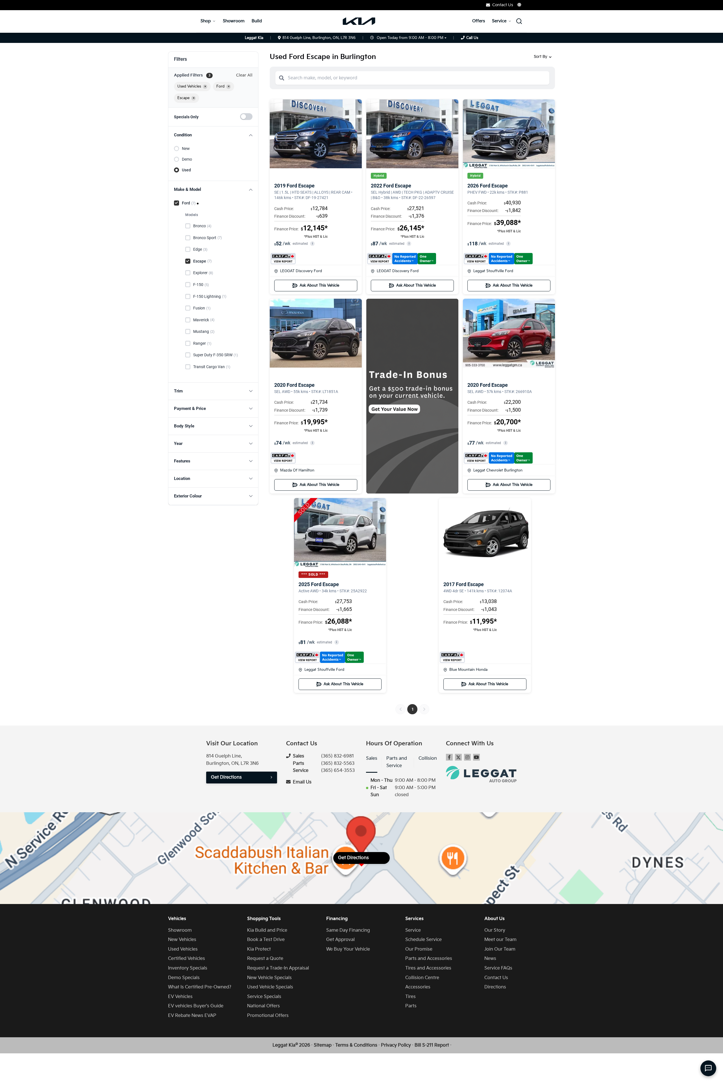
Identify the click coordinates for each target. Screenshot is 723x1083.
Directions (495, 987)
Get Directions (226, 777)
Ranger (202, 343)
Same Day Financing (348, 930)
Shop (206, 21)
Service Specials (264, 996)
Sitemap (323, 1045)
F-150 (201, 284)
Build (257, 21)
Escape (202, 261)
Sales (371, 758)
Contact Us (496, 978)
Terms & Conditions (356, 1045)
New (186, 148)
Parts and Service (396, 762)
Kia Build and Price (267, 930)
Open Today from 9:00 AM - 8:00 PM (410, 38)
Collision (428, 758)
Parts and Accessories (428, 958)
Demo (187, 159)
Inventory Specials (187, 968)
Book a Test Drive (266, 939)
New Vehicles (182, 939)
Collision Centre (422, 978)
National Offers (263, 1006)
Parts (411, 1006)
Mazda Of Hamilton (297, 470)
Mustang (204, 331)
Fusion (202, 308)
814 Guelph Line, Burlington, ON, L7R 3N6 (319, 38)
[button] (213, 135)
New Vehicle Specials (269, 978)
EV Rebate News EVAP (192, 1015)
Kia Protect (259, 949)
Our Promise (418, 949)
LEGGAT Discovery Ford (301, 271)
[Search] (281, 78)
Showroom (234, 21)
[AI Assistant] (708, 1068)
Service (499, 21)
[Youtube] (476, 757)
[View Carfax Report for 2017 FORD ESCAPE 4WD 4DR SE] (452, 657)
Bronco (202, 226)
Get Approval (340, 939)
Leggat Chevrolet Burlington (497, 470)
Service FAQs (498, 968)
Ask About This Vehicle (319, 285)
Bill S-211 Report (432, 1045)
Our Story (494, 930)
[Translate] (519, 5)
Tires (410, 996)
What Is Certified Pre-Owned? (199, 987)
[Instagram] (467, 757)
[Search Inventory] (519, 21)
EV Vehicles (180, 996)
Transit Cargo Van (211, 366)
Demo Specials (184, 978)
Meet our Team (500, 939)
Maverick (204, 320)
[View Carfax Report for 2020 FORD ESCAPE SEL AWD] (283, 458)
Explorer (203, 272)
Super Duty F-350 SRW (215, 355)
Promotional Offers (268, 1015)
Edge (200, 249)
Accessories (417, 987)
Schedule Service (423, 939)
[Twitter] (458, 757)
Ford (189, 203)
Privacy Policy (396, 1045)
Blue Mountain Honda (468, 669)
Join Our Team (499, 949)
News (490, 958)
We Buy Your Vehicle (348, 949)
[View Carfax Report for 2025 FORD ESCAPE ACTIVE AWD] (329, 657)
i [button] (312, 243)
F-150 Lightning (210, 296)
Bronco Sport (207, 237)
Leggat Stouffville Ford (493, 271)
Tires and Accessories (428, 968)
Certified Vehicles (186, 958)
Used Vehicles (183, 949)
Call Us (472, 38)
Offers (478, 21)
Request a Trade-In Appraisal (278, 968)
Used (186, 170)
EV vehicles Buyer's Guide (195, 1006)
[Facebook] (449, 757)
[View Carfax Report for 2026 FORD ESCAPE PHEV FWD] (498, 258)
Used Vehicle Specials (270, 987)
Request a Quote (265, 958)
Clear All (244, 75)
